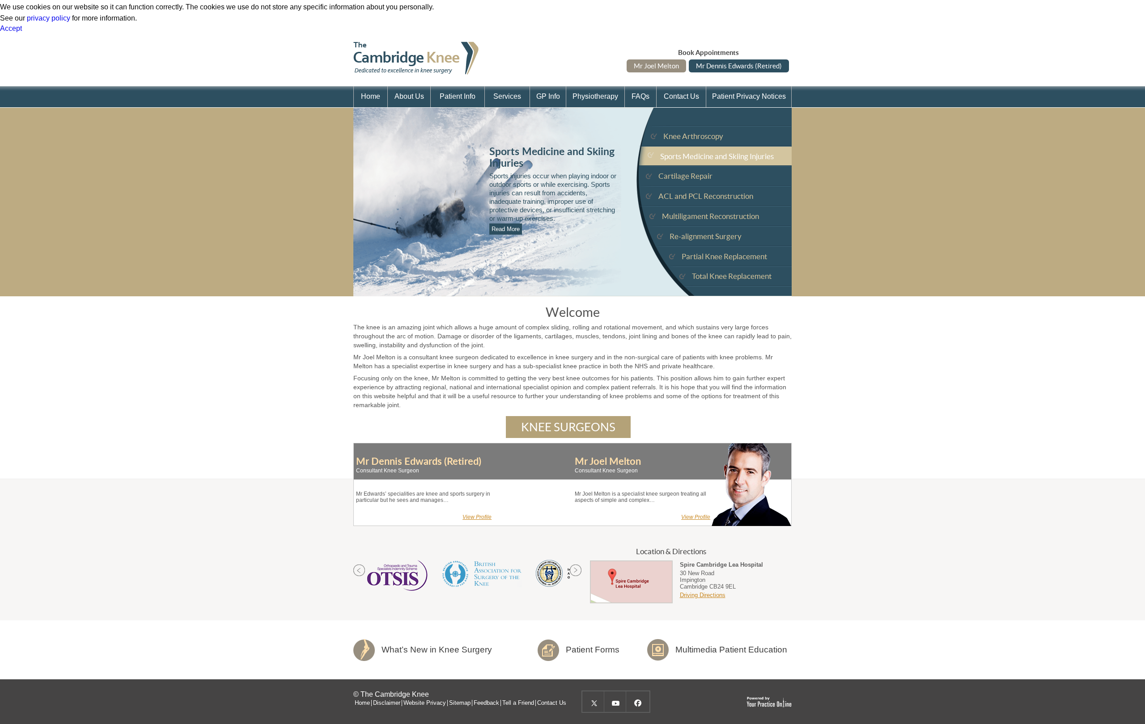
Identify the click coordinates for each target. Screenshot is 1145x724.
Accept (11, 28)
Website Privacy (424, 703)
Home (370, 96)
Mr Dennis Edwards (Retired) (739, 66)
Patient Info (457, 96)
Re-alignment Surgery (706, 236)
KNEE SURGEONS (568, 427)
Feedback (486, 703)
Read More (506, 229)
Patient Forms (592, 649)
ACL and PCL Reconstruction (705, 196)
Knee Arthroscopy (693, 136)
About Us (409, 96)
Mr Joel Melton (656, 66)
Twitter (593, 701)
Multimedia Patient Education (731, 649)
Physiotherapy (595, 96)
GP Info (548, 96)
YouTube (615, 701)
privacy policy (48, 18)
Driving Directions (702, 595)
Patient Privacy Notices (749, 96)
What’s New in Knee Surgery (437, 649)
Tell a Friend (518, 703)
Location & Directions (671, 551)
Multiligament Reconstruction (710, 216)
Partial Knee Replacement (724, 256)
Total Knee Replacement (732, 276)
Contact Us (681, 96)
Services (507, 96)
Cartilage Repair (685, 176)
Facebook (637, 701)
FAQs (640, 96)
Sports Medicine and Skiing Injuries (717, 156)
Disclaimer (386, 703)
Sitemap (460, 703)
